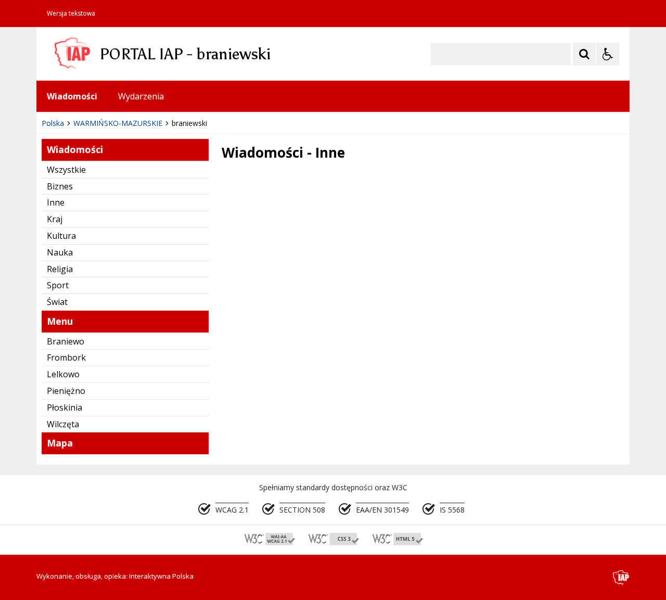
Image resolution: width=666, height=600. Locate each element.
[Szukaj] (584, 54)
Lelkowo (63, 374)
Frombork (66, 357)
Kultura (61, 235)
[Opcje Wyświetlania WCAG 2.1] (607, 54)
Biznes (60, 186)
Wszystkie (66, 169)
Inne (56, 202)
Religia (60, 269)
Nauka (60, 252)
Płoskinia (64, 407)
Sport (58, 285)
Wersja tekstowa (71, 13)
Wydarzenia (141, 96)
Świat (57, 302)
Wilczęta (63, 424)
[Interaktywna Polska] (621, 577)
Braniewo (65, 341)
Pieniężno (66, 391)
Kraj (54, 219)
